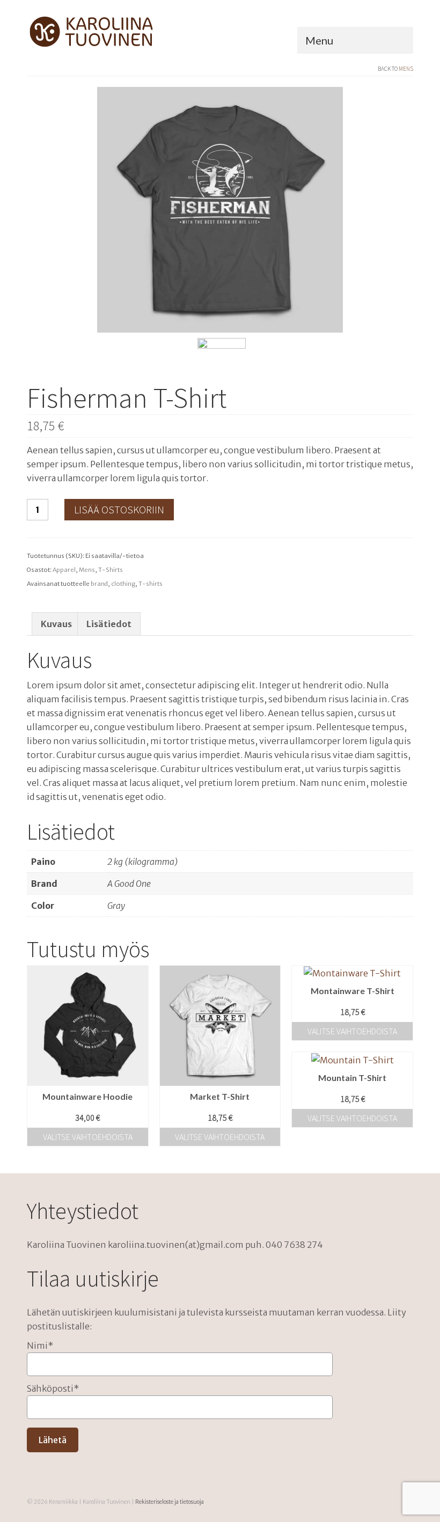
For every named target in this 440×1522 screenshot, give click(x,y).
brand (99, 583)
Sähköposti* (53, 1388)
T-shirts (150, 583)
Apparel (64, 569)
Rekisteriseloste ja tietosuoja (169, 1501)
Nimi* (40, 1345)
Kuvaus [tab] (56, 624)
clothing (123, 583)
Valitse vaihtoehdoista (88, 1136)
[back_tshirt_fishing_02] (221, 361)
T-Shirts (110, 569)
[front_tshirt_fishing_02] (220, 208)
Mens (406, 68)
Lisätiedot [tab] (108, 624)
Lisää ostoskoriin (119, 509)
